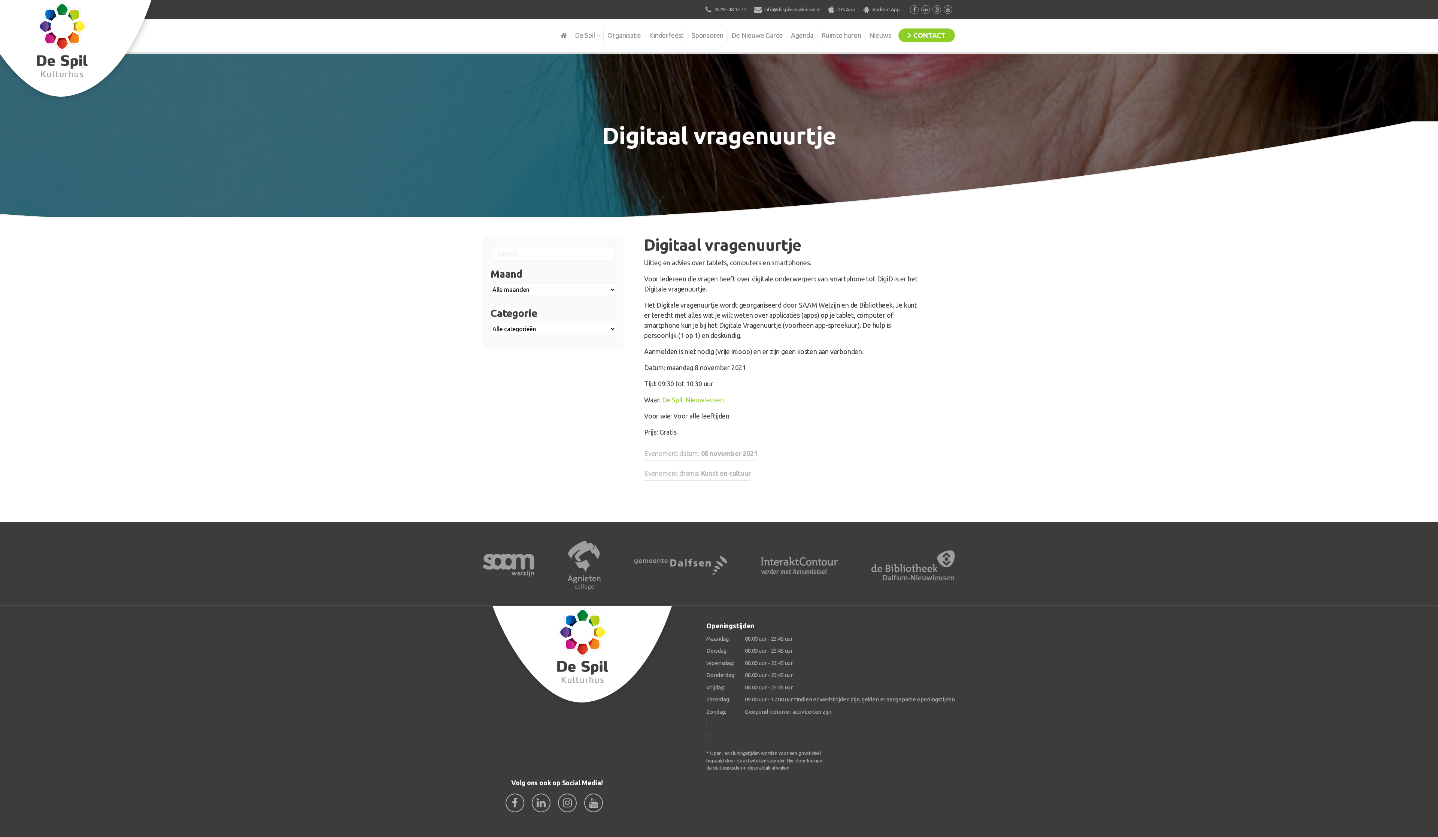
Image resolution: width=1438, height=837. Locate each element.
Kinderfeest (666, 35)
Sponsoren (707, 35)
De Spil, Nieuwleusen (693, 400)
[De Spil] (582, 654)
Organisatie (624, 35)
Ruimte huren (841, 35)
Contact (929, 35)
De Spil (585, 35)
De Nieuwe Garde (757, 35)
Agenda (802, 35)
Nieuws (880, 35)
